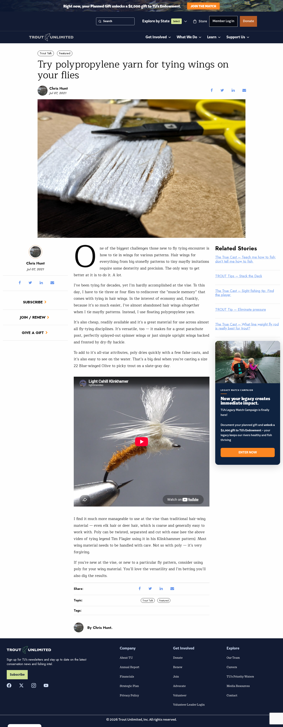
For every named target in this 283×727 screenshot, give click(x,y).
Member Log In (223, 21)
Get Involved (156, 37)
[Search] (99, 21)
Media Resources (238, 686)
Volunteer (179, 695)
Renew (177, 667)
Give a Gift (33, 332)
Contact (232, 695)
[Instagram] (33, 685)
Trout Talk (46, 53)
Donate (248, 21)
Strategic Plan (129, 686)
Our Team (233, 657)
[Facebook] (9, 685)
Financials (127, 676)
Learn (211, 37)
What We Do (187, 37)
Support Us (235, 37)
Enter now (248, 452)
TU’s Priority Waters (240, 676)
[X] (21, 685)
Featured (64, 53)
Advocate (179, 686)
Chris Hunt (58, 88)
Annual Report (129, 667)
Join (176, 676)
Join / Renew (32, 317)
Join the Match (203, 5)
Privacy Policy (129, 695)
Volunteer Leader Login (189, 704)
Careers (232, 667)
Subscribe (33, 302)
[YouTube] (46, 685)
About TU (126, 657)
